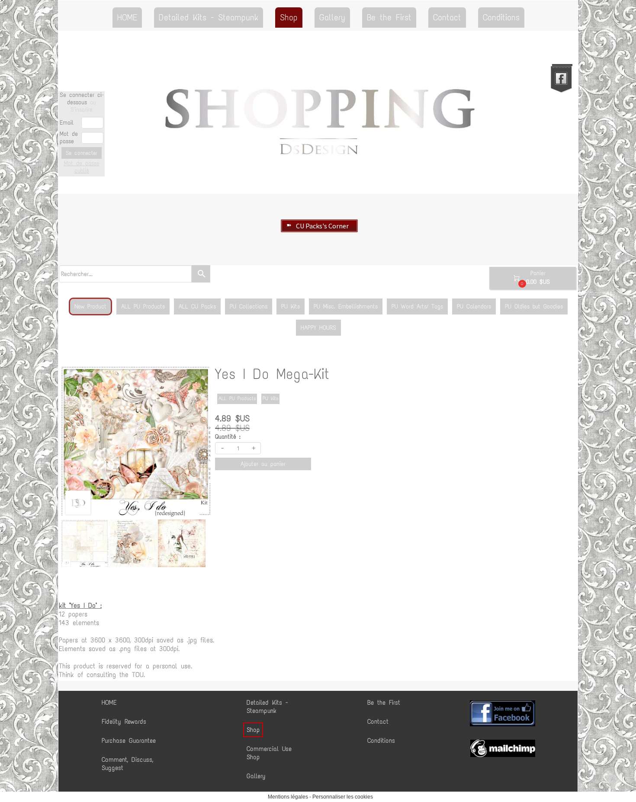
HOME (127, 17)
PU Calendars (474, 306)
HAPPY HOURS (318, 327)
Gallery (332, 17)
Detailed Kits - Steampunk (208, 17)
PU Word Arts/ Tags (417, 306)
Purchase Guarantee (129, 740)
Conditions (501, 17)
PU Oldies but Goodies (534, 306)
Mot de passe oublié (82, 167)
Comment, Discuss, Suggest (127, 764)
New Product (90, 306)
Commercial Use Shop (269, 753)
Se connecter (81, 153)
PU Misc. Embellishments (346, 306)
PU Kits (290, 306)
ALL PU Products (143, 306)
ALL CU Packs (197, 306)
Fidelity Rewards (124, 721)
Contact (447, 17)
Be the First (389, 17)
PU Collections (248, 306)
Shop (289, 17)
